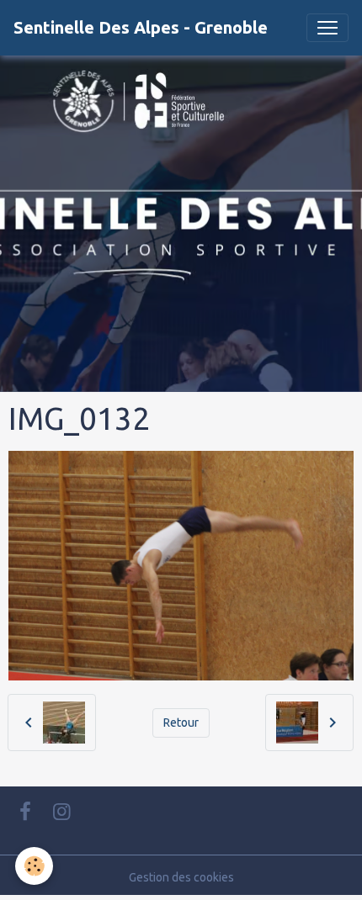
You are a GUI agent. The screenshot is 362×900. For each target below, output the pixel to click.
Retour (181, 722)
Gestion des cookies (181, 877)
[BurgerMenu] (327, 27)
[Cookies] (34, 866)
